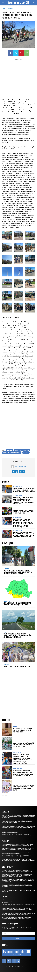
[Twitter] (15, 53)
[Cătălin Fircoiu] (13, 466)
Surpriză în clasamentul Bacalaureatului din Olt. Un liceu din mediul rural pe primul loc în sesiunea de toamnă (18, 849)
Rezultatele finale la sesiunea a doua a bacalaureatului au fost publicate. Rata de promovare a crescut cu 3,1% (18, 572)
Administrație (17, 486)
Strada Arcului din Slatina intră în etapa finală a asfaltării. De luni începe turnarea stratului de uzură (24, 489)
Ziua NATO (25, 452)
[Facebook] (10, 53)
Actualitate (17, 517)
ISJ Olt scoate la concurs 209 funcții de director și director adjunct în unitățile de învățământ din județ (17, 856)
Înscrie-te (18, 938)
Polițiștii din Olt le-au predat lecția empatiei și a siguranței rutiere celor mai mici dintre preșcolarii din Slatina (23, 787)
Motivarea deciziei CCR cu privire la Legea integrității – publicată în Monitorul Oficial (23, 730)
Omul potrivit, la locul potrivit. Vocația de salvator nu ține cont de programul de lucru (23, 511)
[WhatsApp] (26, 53)
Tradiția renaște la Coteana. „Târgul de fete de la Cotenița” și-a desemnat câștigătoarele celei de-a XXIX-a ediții (17, 910)
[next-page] (6, 796)
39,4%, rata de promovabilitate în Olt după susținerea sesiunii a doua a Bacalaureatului (17, 853)
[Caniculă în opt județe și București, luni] (18, 652)
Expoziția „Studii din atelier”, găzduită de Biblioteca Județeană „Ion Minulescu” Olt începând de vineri (16, 918)
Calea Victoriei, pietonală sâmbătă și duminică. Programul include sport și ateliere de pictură (23, 744)
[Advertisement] (18, 78)
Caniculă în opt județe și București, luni (17, 666)
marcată (9, 450)
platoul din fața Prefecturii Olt (11, 452)
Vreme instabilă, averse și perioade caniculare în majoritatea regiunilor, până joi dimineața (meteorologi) (18, 635)
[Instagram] (16, 471)
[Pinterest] (21, 53)
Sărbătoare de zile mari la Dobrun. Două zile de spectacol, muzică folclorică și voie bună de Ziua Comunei (18, 914)
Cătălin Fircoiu (20, 466)
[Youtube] (23, 471)
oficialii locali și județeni (22, 450)
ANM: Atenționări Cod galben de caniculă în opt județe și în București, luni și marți (18, 604)
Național (7, 568)
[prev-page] (3, 796)
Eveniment (11, 8)
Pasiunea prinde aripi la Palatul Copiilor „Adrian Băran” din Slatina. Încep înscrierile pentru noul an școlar (17, 845)
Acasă (3, 8)
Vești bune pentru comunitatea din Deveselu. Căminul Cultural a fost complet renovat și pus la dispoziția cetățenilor (17, 885)
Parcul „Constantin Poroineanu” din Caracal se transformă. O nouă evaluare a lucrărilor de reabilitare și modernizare (18, 890)
